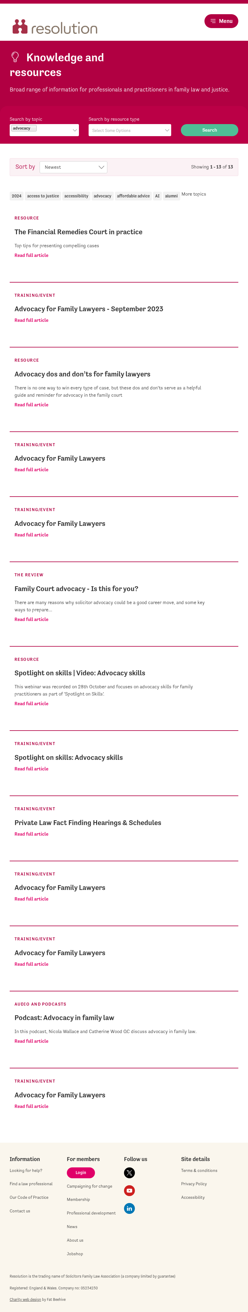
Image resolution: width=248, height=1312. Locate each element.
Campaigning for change (89, 1186)
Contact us (20, 1210)
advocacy (102, 196)
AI (157, 196)
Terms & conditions (199, 1170)
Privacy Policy (194, 1183)
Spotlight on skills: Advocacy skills (69, 757)
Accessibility (193, 1197)
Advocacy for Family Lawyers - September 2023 (89, 309)
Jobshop (75, 1253)
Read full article (31, 255)
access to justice (43, 196)
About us (75, 1240)
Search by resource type (114, 119)
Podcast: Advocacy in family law (64, 1017)
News (72, 1226)
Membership (78, 1199)
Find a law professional (31, 1183)
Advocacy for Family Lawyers (60, 458)
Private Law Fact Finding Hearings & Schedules (88, 822)
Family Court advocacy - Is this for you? (76, 588)
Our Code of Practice (29, 1197)
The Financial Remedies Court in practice (78, 232)
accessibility (76, 196)
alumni (171, 196)
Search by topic (26, 119)
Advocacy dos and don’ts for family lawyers (82, 374)
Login (81, 1172)
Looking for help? (26, 1170)
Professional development (91, 1213)
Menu (226, 21)
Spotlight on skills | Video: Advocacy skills (80, 673)
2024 (16, 196)
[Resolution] (55, 27)
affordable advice (133, 196)
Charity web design (25, 1299)
